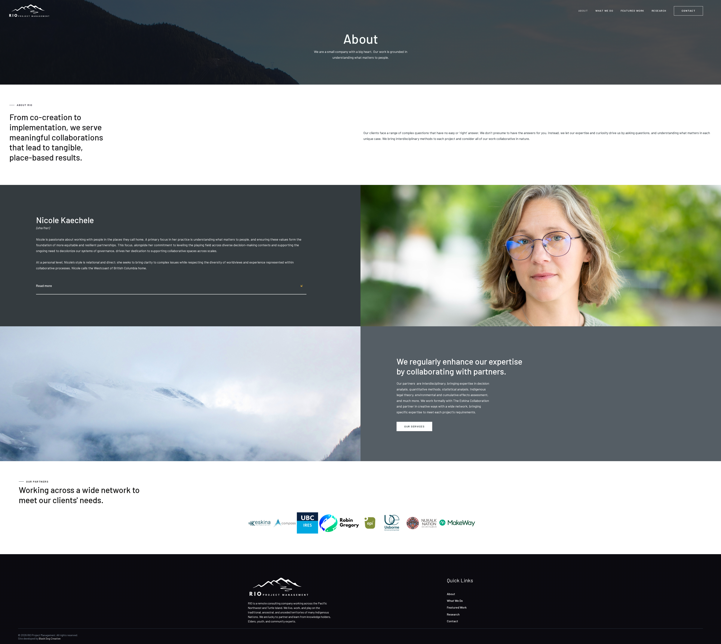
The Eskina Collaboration (471, 401)
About (451, 594)
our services (414, 426)
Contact (452, 621)
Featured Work (457, 607)
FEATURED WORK (632, 10)
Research (453, 614)
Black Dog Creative (49, 638)
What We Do (455, 600)
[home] (29, 11)
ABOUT (583, 10)
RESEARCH (659, 10)
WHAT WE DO (604, 10)
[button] (169, 286)
